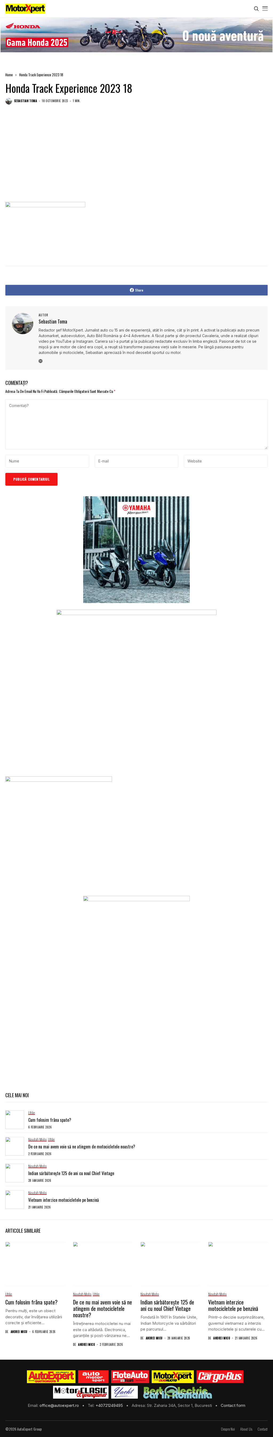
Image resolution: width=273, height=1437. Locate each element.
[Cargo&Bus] (219, 1376)
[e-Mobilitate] (177, 1392)
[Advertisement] (136, 158)
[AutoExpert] (51, 1376)
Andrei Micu (19, 1332)
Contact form (233, 1405)
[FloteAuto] (130, 1376)
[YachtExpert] (124, 1392)
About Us (246, 1429)
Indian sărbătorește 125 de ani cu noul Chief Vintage (71, 1173)
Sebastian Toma (25, 101)
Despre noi (228, 1429)
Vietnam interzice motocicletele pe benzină (63, 1200)
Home (9, 74)
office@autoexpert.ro (59, 1405)
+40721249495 (109, 1405)
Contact (263, 1429)
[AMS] (93, 1376)
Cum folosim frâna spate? (49, 1120)
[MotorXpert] (173, 1376)
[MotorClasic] (81, 1392)
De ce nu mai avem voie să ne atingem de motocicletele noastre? (81, 1146)
